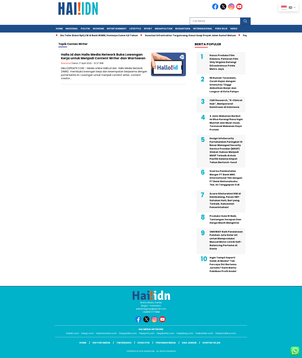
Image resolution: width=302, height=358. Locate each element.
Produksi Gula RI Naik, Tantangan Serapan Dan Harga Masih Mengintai (225, 219)
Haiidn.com (72, 333)
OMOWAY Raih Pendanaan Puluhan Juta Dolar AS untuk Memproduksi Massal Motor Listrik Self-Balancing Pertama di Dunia (226, 240)
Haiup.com (87, 333)
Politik (85, 28)
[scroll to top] (290, 352)
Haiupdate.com (128, 333)
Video (233, 28)
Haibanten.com (204, 333)
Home (59, 28)
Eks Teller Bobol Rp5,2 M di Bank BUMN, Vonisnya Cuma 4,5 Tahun (94, 35)
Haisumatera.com (225, 333)
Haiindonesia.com (106, 333)
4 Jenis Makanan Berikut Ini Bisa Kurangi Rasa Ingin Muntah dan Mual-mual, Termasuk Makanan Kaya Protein (226, 122)
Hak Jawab (189, 342)
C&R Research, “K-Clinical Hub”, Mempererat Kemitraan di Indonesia (226, 104)
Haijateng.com (185, 333)
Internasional (202, 28)
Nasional (72, 28)
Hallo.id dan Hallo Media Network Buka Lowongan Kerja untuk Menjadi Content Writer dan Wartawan (103, 56)
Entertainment (117, 28)
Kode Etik (144, 342)
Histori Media (101, 342)
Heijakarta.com (165, 333)
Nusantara (182, 28)
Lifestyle (135, 28)
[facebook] (216, 9)
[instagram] (232, 9)
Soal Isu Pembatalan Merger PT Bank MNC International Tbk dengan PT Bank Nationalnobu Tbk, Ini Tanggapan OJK (226, 177)
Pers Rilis (221, 28)
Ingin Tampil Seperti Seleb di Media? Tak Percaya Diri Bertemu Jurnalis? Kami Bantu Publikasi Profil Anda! (223, 264)
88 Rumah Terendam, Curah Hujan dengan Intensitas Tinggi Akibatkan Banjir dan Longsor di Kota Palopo (224, 84)
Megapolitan (163, 28)
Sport (148, 28)
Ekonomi (98, 28)
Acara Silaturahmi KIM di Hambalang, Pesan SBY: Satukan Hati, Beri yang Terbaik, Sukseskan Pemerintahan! (225, 200)
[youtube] (240, 9)
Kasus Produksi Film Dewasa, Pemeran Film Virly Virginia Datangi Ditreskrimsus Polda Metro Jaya (224, 62)
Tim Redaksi (123, 342)
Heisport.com (146, 333)
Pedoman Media (166, 342)
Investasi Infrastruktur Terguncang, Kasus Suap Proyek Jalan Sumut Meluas (185, 35)
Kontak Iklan (211, 342)
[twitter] (224, 9)
